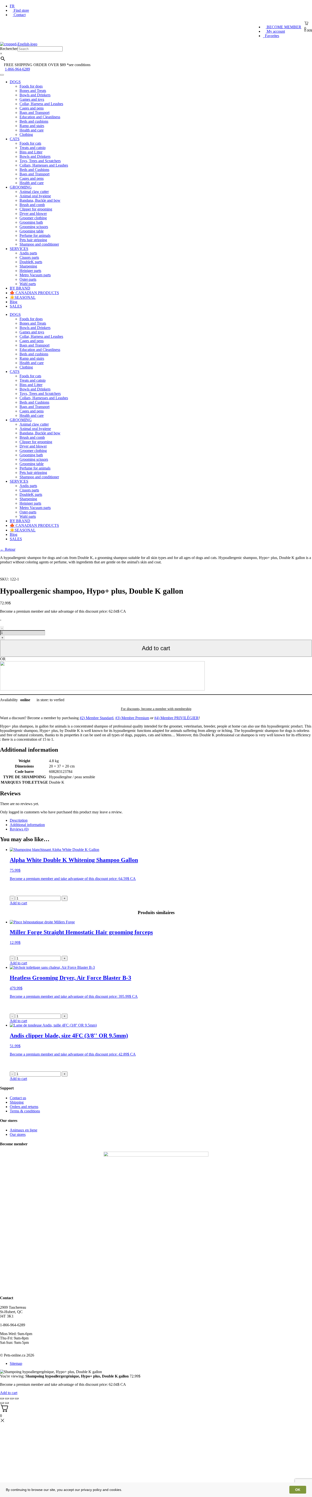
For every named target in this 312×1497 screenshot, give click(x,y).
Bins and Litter (31, 152)
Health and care (32, 130)
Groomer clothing (33, 218)
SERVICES (19, 249)
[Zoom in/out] (17, 1398)
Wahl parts (28, 284)
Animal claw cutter (34, 192)
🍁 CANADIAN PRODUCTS (34, 293)
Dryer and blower (33, 213)
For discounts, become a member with (156, 709)
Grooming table (32, 231)
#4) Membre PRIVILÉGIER (176, 718)
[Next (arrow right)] (7, 1403)
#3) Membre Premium (132, 718)
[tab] (161, 820)
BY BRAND (20, 288)
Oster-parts (28, 279)
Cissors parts (29, 257)
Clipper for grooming (36, 209)
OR (3, 659)
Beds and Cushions (34, 170)
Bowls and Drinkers (35, 95)
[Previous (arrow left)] (2, 1403)
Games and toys (32, 99)
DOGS (15, 82)
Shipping (17, 1102)
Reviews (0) (19, 829)
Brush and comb (32, 205)
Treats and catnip (33, 148)
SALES (16, 306)
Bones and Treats (33, 91)
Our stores (18, 1134)
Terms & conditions (25, 1111)
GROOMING (21, 187)
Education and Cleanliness (40, 117)
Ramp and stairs (32, 126)
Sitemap (16, 1363)
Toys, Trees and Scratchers (40, 161)
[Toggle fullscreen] (12, 1398)
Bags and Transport (34, 112)
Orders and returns (24, 1107)
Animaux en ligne (23, 1130)
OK (297, 1490)
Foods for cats (30, 143)
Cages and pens (32, 108)
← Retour (7, 549)
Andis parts (28, 253)
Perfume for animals (35, 235)
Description (19, 820)
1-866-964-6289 (17, 69)
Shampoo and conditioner (39, 244)
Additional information (27, 825)
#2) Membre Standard (96, 718)
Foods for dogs (31, 86)
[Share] (7, 1398)
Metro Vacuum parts (35, 275)
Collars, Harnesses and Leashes (44, 165)
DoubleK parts (31, 262)
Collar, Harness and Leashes (41, 104)
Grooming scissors (34, 227)
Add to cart (156, 648)
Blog (13, 302)
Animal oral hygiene (35, 196)
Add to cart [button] (18, 903)
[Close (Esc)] (2, 1398)
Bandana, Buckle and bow (40, 200)
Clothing (26, 134)
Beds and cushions (34, 121)
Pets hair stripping (33, 240)
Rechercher (9, 49)
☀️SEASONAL (23, 297)
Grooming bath (31, 222)
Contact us (18, 1098)
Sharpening (28, 266)
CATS (15, 139)
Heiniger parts (30, 271)
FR (12, 6)
